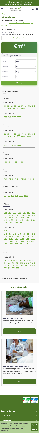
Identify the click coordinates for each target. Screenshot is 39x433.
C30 (9, 137)
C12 (33, 134)
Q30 (17, 268)
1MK (5, 162)
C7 (22, 134)
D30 (9, 108)
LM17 (16, 218)
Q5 (17, 261)
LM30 (21, 222)
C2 (5, 134)
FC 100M (31, 179)
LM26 (33, 220)
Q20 (9, 265)
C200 (23, 137)
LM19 (27, 218)
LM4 (19, 213)
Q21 (13, 265)
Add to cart (19, 83)
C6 (19, 134)
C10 (29, 134)
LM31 (26, 244)
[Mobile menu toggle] (2, 9)
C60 (13, 137)
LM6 (28, 213)
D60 (13, 108)
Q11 (5, 263)
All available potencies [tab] (10, 91)
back (4, 14)
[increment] (35, 76)
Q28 (9, 268)
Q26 (33, 265)
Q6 (21, 261)
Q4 (14, 261)
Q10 (33, 261)
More (20, 331)
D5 (15, 106)
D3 (8, 106)
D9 (26, 106)
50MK (15, 162)
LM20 (33, 218)
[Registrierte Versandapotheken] (26, 400)
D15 (5, 108)
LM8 (5, 215)
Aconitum (12, 23)
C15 (5, 137)
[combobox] (26, 67)
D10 (29, 106)
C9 (26, 134)
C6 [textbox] (17, 67)
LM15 (5, 218)
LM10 (14, 215)
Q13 (13, 263)
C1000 (28, 137)
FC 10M (17, 179)
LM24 (22, 220)
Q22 (17, 265)
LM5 (24, 213)
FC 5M (11, 179)
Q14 (17, 263)
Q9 (30, 261)
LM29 (16, 222)
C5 (15, 134)
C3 (8, 134)
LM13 (28, 215)
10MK (10, 162)
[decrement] (35, 78)
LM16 (11, 218)
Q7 (24, 261)
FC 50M (23, 179)
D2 (5, 106)
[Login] (37, 9)
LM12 (24, 215)
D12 (33, 106)
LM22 (11, 220)
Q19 (5, 265)
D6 (19, 106)
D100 (18, 108)
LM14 (33, 215)
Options (34, 429)
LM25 (28, 220)
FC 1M (6, 179)
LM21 (5, 220)
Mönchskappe (28, 23)
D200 (23, 108)
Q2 (8, 261)
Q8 (27, 261)
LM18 (22, 218)
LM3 (14, 213)
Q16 (25, 263)
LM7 (33, 213)
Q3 (11, 261)
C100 (18, 137)
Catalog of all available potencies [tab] (14, 279)
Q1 (5, 261)
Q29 (13, 268)
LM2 (9, 213)
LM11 (18, 215)
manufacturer (27, 4)
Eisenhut (19, 23)
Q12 (9, 263)
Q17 (29, 263)
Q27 (5, 268)
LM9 (9, 215)
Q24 (25, 265)
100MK (20, 162)
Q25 (29, 265)
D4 (12, 106)
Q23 (21, 265)
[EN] (15, 9)
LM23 (16, 220)
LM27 (6, 222)
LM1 (5, 213)
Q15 (21, 263)
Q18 (33, 263)
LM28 (11, 222)
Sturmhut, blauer (7, 25)
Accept (34, 425)
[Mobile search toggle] (29, 9)
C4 (12, 134)
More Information (19, 38)
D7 (22, 106)
